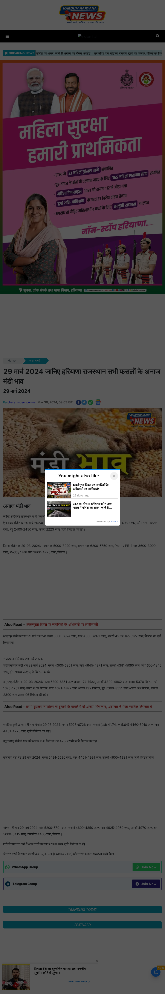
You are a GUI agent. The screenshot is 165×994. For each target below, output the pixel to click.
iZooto (114, 521)
